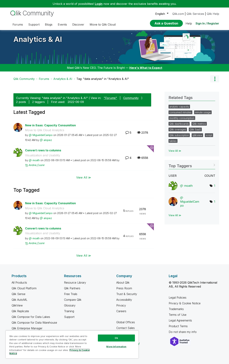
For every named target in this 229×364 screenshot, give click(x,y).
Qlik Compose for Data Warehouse (34, 322)
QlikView (17, 305)
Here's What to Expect (145, 68)
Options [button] (214, 78)
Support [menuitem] (34, 24)
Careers (121, 311)
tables (173, 140)
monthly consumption (181, 118)
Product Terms (178, 326)
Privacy (121, 305)
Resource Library (75, 282)
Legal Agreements (180, 320)
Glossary (69, 305)
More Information (116, 346)
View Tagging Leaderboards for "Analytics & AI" (192, 164)
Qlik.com (178, 14)
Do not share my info (183, 332)
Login (99, 4)
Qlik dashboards (179, 123)
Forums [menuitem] (18, 24)
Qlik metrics (199, 123)
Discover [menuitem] (78, 24)
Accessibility (124, 299)
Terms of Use (177, 314)
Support (69, 317)
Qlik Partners (72, 288)
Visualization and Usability (42, 155)
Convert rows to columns (43, 150)
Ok (116, 337)
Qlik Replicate (20, 311)
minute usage (203, 112)
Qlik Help (213, 14)
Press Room (124, 288)
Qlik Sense (18, 294)
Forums (44, 79)
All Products (19, 282)
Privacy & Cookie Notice (185, 303)
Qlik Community (24, 79)
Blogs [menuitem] (48, 24)
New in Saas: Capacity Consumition (50, 125)
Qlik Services (195, 14)
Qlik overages (177, 129)
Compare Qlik (72, 299)
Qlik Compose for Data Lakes (31, 317)
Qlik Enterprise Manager (27, 328)
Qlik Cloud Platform (24, 288)
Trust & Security (126, 294)
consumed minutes (180, 112)
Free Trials (70, 294)
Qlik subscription (179, 135)
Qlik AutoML (19, 299)
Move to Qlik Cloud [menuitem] (103, 24)
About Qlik (123, 282)
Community (131, 98)
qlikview (197, 135)
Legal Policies (177, 297)
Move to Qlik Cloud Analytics (44, 130)
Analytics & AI (37, 39)
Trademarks (176, 309)
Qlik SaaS (195, 129)
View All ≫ (83, 177)
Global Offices (125, 322)
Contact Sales (125, 328)
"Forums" (110, 98)
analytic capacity (179, 106)
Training (69, 311)
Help (189, 23)
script (209, 135)
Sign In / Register (207, 23)
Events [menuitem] (62, 24)
